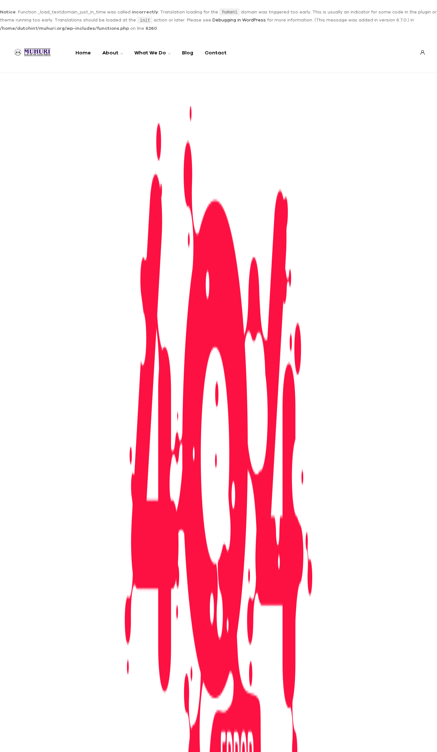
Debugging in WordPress (239, 19)
